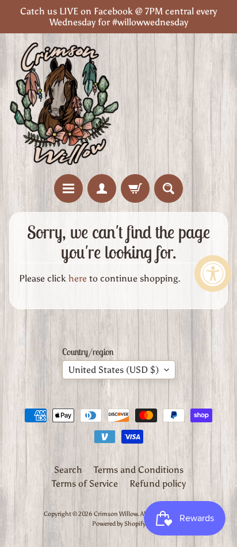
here (77, 278)
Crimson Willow (115, 514)
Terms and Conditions (139, 469)
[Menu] (68, 188)
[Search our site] (168, 188)
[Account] (101, 188)
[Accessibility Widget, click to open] (212, 273)
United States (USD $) (113, 369)
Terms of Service (85, 483)
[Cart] (135, 188)
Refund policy (157, 483)
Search (68, 469)
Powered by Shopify (119, 523)
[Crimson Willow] (63, 104)
